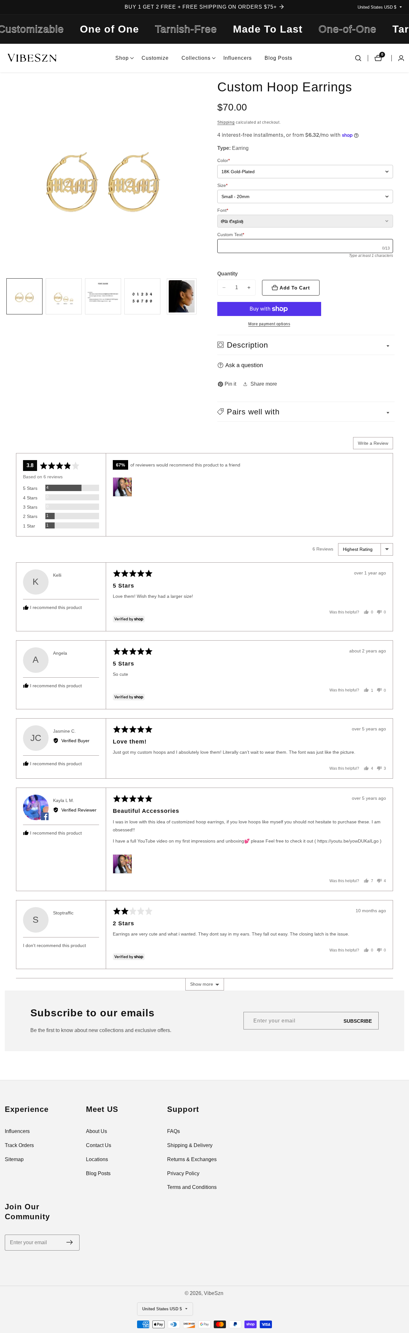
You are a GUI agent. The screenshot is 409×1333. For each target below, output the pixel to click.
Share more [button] (264, 384)
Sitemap (14, 1159)
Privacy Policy (183, 1173)
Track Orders (19, 1145)
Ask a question (244, 365)
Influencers (237, 58)
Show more (201, 984)
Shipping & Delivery (189, 1145)
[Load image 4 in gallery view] (142, 296)
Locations (97, 1159)
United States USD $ (377, 7)
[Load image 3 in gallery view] (103, 296)
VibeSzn (213, 1293)
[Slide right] (199, 296)
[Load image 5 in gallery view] (182, 296)
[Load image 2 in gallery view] (64, 296)
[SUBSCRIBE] (69, 1242)
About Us (96, 1131)
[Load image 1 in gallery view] (24, 296)
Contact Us (98, 1145)
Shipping (226, 122)
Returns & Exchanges (192, 1159)
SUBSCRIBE (357, 1020)
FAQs (173, 1131)
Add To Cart (295, 287)
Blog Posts (278, 58)
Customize (155, 58)
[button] (122, 58)
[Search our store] (358, 58)
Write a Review (373, 443)
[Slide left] (7, 296)
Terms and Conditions (192, 1187)
